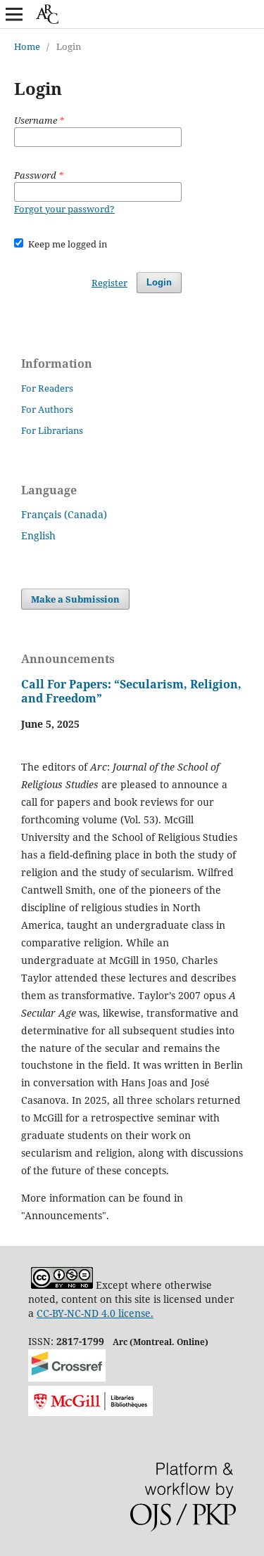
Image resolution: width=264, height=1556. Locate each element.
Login (159, 282)
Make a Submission (75, 599)
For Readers (47, 388)
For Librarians (52, 430)
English (38, 535)
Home (27, 46)
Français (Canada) (64, 514)
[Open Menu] (14, 14)
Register (109, 282)
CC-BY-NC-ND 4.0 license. (95, 1313)
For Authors (47, 409)
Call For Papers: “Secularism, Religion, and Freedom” (131, 691)
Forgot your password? (64, 208)
